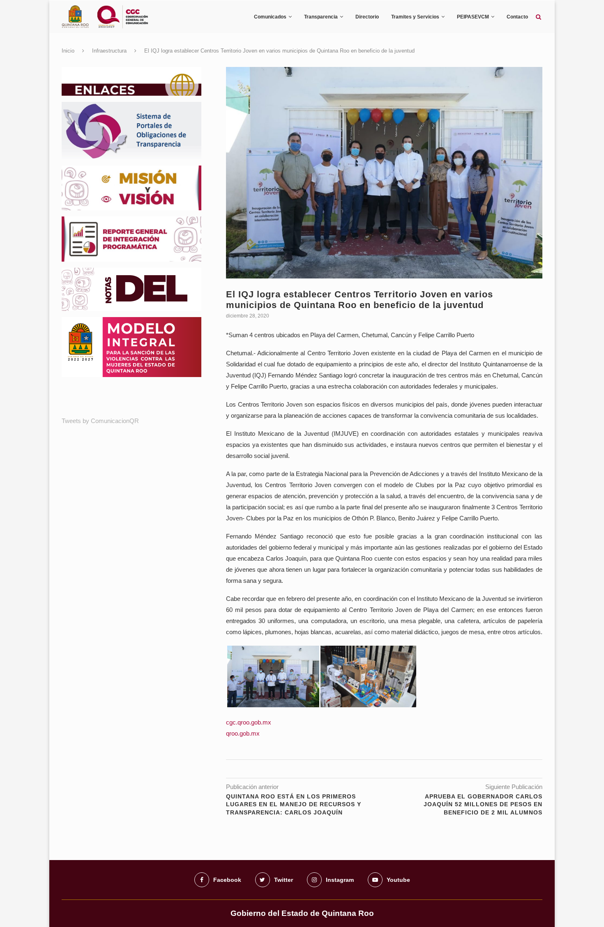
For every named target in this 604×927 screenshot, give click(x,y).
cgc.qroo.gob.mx (248, 722)
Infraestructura (109, 51)
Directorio (367, 17)
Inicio (68, 51)
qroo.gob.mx (243, 733)
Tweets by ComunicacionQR (100, 420)
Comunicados (270, 17)
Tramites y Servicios (415, 17)
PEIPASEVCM (473, 17)
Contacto (517, 17)
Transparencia (321, 17)
